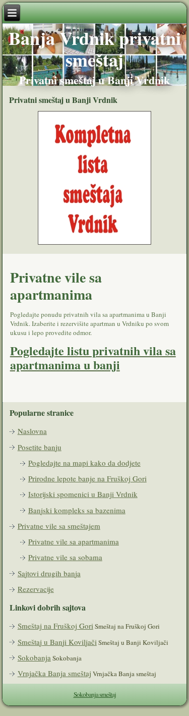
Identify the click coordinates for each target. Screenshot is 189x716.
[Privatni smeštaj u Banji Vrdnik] (94, 243)
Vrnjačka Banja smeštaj (54, 673)
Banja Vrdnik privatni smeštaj (95, 49)
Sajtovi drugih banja (49, 573)
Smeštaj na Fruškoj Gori (55, 626)
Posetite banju (39, 447)
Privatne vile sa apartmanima (73, 541)
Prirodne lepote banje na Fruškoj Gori (87, 478)
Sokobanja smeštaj (95, 694)
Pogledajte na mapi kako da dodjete (84, 463)
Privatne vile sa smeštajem (59, 526)
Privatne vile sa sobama (65, 557)
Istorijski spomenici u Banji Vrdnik (83, 494)
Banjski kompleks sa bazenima (76, 510)
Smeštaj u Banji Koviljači (57, 642)
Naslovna (32, 431)
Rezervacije (36, 589)
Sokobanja (34, 657)
